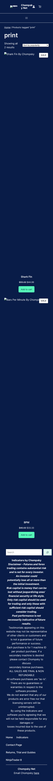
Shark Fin (26, 276)
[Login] (33, 7)
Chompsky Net (27, 6)
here (36, 773)
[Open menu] (26, 18)
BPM (26, 522)
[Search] (47, 552)
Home (7, 27)
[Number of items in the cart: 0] (40, 7)
